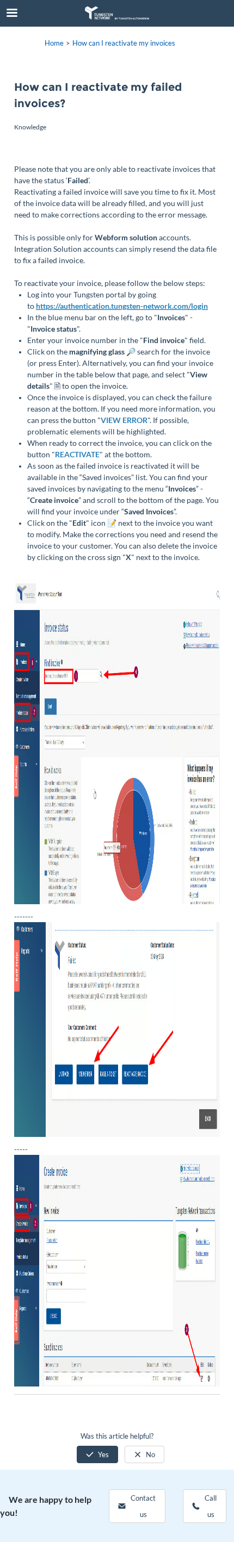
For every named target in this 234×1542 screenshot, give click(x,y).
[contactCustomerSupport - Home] (117, 13)
